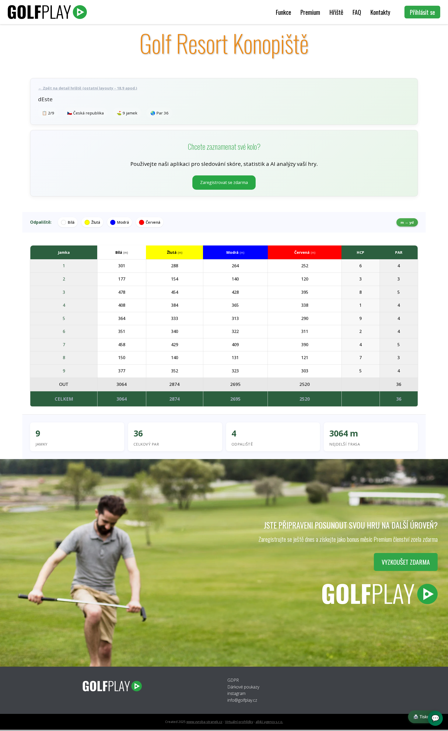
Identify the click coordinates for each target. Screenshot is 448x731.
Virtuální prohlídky (239, 721)
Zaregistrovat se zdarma (224, 182)
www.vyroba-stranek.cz (204, 721)
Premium (310, 12)
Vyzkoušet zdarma (406, 561)
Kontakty (380, 12)
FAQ (356, 12)
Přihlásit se (422, 12)
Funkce (283, 12)
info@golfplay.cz (242, 700)
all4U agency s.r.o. (269, 721)
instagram (236, 693)
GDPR (233, 680)
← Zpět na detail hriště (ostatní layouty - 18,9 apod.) (87, 88)
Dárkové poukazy (243, 687)
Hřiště (336, 12)
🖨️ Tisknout (424, 717)
